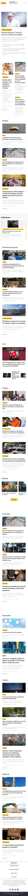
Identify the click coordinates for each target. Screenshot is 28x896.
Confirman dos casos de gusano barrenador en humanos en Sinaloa (12, 138)
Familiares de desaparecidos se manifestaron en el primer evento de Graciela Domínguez (13, 265)
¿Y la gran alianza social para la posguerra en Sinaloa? (13, 846)
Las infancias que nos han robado (12, 632)
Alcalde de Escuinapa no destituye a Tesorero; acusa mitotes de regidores (13, 431)
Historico (14, 877)
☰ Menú (3, 3)
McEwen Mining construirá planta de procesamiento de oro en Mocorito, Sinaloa (20, 79)
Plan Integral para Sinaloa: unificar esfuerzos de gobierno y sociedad (12, 818)
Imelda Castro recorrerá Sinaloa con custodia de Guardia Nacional (20, 102)
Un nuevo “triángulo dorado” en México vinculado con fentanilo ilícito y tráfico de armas (13, 660)
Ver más (14, 499)
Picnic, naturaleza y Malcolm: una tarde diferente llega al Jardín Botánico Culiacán (13, 722)
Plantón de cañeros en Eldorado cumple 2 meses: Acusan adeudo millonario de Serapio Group (14, 558)
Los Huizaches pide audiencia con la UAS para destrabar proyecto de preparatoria (12, 293)
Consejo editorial (14, 869)
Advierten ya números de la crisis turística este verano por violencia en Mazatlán (14, 49)
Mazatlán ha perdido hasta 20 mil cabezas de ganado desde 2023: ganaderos (14, 588)
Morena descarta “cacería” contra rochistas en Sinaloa (11, 33)
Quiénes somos (14, 865)
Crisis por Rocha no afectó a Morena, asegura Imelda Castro (13, 45)
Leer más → (5, 109)
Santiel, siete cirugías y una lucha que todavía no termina (14, 53)
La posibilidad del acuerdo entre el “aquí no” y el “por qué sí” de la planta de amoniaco (14, 792)
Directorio (14, 873)
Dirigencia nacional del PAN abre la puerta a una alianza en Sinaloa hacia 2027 (13, 406)
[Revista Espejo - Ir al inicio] (14, 863)
